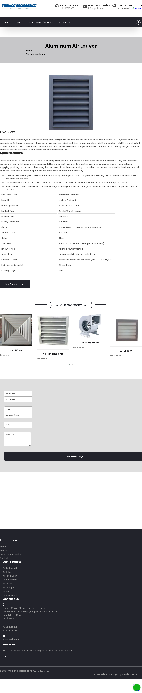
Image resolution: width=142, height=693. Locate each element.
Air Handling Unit (21, 353)
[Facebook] (138, 22)
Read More (10, 358)
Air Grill (6, 591)
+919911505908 (67, 8)
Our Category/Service (40, 22)
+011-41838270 (10, 630)
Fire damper (131, 350)
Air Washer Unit (10, 595)
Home (6, 22)
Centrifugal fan (57, 342)
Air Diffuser (8, 572)
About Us (19, 22)
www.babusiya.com (132, 674)
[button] (69, 364)
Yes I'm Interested (15, 284)
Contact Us (64, 22)
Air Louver (94, 350)
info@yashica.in (96, 8)
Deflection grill (10, 568)
